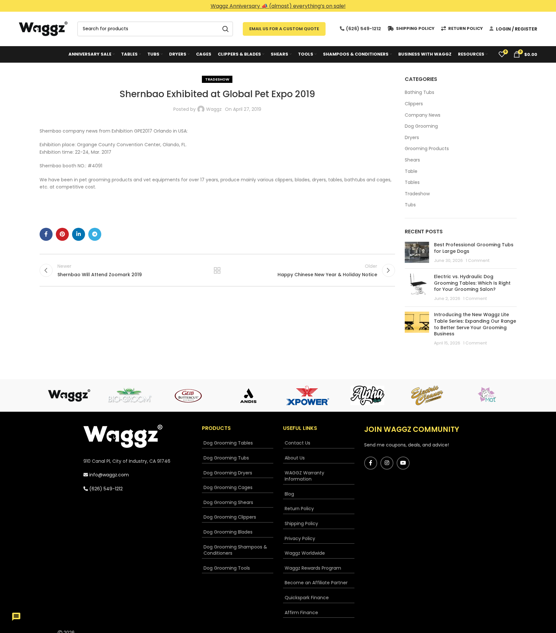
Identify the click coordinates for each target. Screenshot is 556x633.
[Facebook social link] (46, 234)
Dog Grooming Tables (228, 443)
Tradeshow (217, 79)
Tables (412, 182)
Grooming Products (427, 149)
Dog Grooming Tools (227, 568)
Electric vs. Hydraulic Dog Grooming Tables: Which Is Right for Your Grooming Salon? (472, 282)
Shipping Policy (301, 524)
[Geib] (188, 395)
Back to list (217, 270)
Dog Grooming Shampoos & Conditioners (235, 550)
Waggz (214, 109)
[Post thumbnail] (417, 253)
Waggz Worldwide (305, 553)
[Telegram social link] (94, 234)
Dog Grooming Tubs (226, 458)
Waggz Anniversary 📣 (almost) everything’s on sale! (278, 6)
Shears (412, 160)
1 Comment (477, 260)
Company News (422, 115)
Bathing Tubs (419, 92)
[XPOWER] (308, 395)
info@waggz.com (108, 475)
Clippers (414, 104)
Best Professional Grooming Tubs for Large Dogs (473, 247)
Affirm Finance (301, 613)
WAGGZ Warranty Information (304, 476)
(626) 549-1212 (363, 28)
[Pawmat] (487, 395)
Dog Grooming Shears (228, 502)
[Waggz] (69, 395)
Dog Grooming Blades (228, 532)
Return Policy (299, 509)
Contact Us (297, 443)
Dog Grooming (421, 126)
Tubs (410, 205)
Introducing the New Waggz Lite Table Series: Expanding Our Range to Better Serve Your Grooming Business (475, 324)
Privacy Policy (300, 539)
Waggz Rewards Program (313, 568)
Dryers (412, 138)
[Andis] (248, 395)
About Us (295, 458)
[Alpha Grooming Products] (367, 395)
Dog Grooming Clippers (230, 517)
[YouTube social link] (403, 463)
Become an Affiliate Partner (316, 583)
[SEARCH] (225, 28)
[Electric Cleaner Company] (427, 395)
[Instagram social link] (386, 463)
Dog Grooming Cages (228, 487)
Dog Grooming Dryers (228, 473)
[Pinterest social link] (62, 234)
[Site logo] (43, 28)
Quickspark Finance (307, 598)
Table (411, 171)
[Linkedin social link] (78, 234)
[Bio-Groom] (129, 395)
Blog (289, 494)
